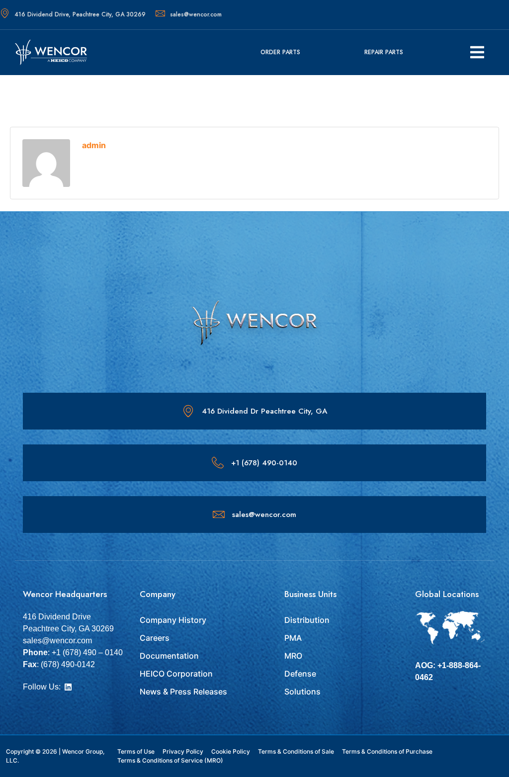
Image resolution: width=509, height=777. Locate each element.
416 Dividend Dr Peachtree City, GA (264, 411)
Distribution (307, 620)
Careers (155, 638)
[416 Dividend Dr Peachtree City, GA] (188, 411)
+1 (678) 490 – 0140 (87, 652)
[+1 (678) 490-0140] (218, 463)
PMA (293, 638)
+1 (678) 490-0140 (264, 462)
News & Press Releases (183, 691)
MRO (293, 656)
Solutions (302, 691)
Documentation (169, 656)
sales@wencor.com (196, 14)
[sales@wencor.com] (219, 514)
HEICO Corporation (176, 674)
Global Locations (447, 594)
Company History (173, 620)
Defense (300, 674)
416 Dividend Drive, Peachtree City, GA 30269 (80, 14)
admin (94, 145)
